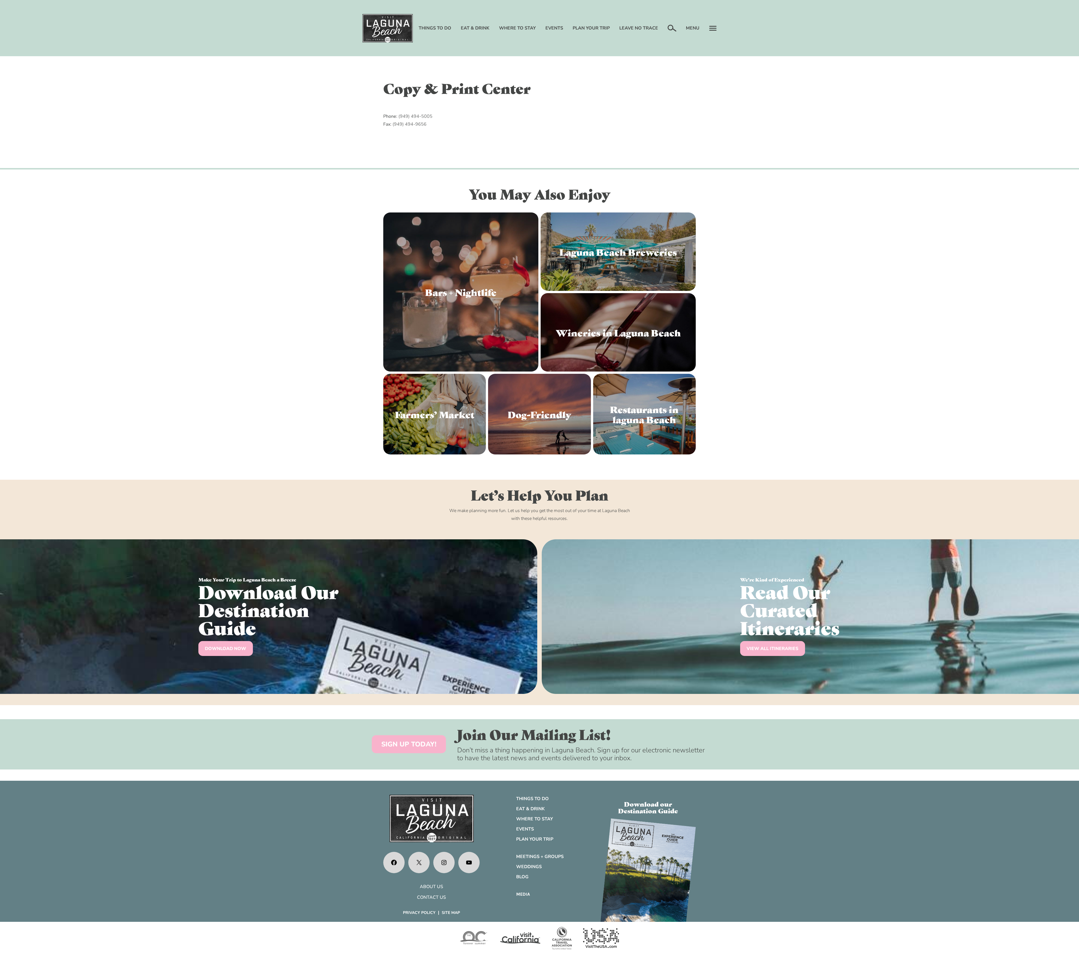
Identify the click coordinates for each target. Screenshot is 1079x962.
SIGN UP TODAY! (408, 744)
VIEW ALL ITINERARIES (772, 649)
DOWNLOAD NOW (225, 649)
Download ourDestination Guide (648, 807)
